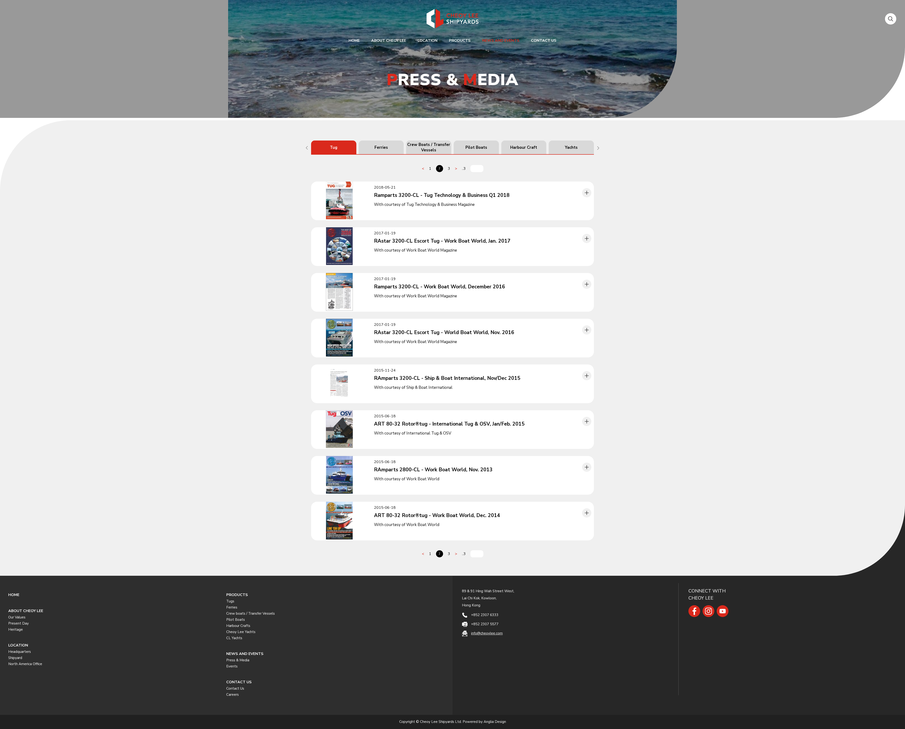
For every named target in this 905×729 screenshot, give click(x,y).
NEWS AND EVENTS (500, 40)
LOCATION (18, 645)
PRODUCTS (460, 40)
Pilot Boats (476, 147)
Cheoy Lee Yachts (240, 632)
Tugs (230, 601)
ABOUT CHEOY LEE (388, 40)
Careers (232, 694)
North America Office (25, 664)
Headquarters (19, 651)
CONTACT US (543, 40)
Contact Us (235, 688)
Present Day (18, 623)
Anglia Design (495, 721)
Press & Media (237, 660)
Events (232, 666)
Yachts (571, 147)
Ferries (381, 147)
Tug (333, 147)
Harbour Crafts (238, 625)
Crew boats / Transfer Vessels (250, 613)
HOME (354, 40)
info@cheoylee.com (487, 633)
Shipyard (15, 657)
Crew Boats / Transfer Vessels (428, 147)
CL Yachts (234, 638)
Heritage (15, 629)
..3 (464, 168)
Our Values (16, 617)
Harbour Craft (523, 147)
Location (427, 40)
